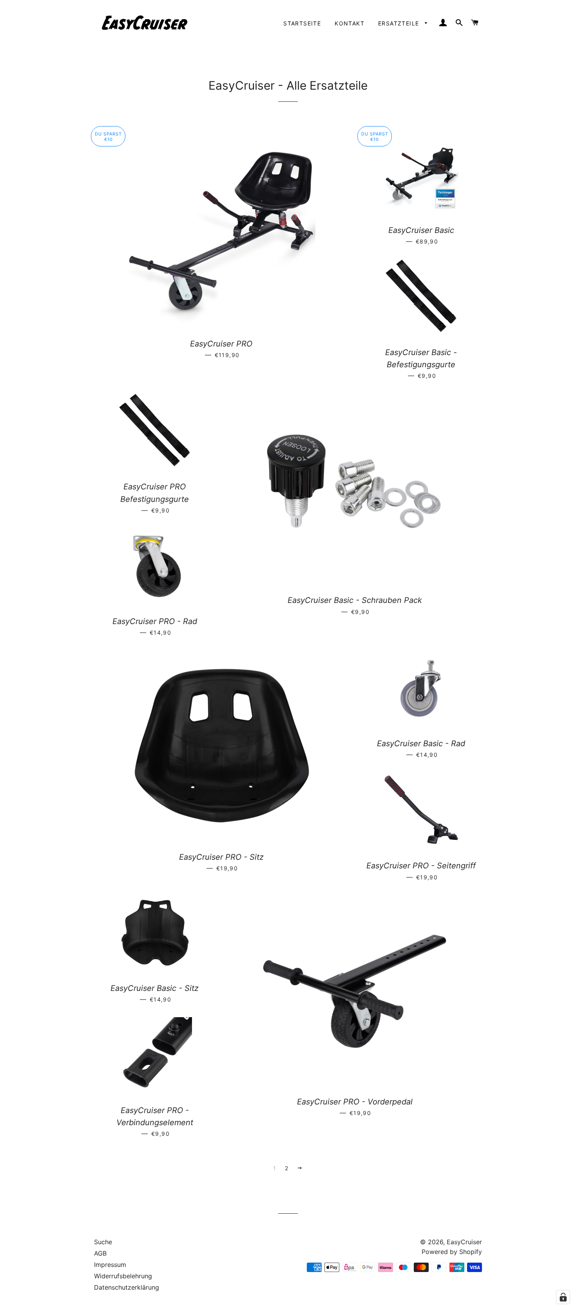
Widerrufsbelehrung (123, 1276)
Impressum (110, 1264)
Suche (103, 1242)
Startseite (302, 23)
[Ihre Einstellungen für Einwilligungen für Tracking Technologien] (563, 1297)
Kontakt (349, 23)
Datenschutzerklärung (126, 1287)
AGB (100, 1253)
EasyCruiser (464, 1242)
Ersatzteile (399, 23)
